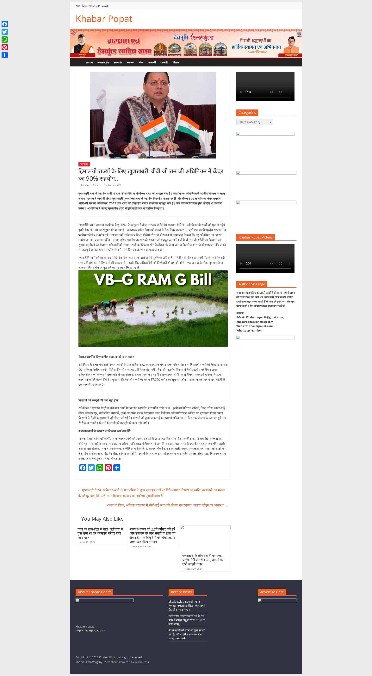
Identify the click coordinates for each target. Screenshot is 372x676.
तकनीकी (152, 62)
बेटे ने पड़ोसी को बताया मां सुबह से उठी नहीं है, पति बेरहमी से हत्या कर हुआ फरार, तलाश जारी (187, 634)
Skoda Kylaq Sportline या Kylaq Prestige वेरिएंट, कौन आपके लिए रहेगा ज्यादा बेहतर (187, 605)
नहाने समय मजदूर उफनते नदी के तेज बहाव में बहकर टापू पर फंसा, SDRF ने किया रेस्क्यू (187, 620)
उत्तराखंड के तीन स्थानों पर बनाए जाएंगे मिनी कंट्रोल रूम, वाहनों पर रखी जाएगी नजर (202, 559)
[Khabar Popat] (79, 62)
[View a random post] (193, 62)
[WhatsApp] (5, 39)
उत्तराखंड (118, 62)
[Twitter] (5, 32)
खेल (141, 62)
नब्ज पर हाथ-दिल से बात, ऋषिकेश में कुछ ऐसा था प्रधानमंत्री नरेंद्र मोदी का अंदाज (100, 533)
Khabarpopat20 (112, 185)
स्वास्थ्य (130, 62)
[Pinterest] (5, 47)
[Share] (5, 55)
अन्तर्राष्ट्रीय (103, 62)
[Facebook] (5, 24)
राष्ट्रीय (89, 62)
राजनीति (164, 62)
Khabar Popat (104, 18)
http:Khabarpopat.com (90, 630)
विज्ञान (176, 62)
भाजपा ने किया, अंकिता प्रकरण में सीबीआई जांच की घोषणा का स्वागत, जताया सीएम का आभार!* (168, 505)
